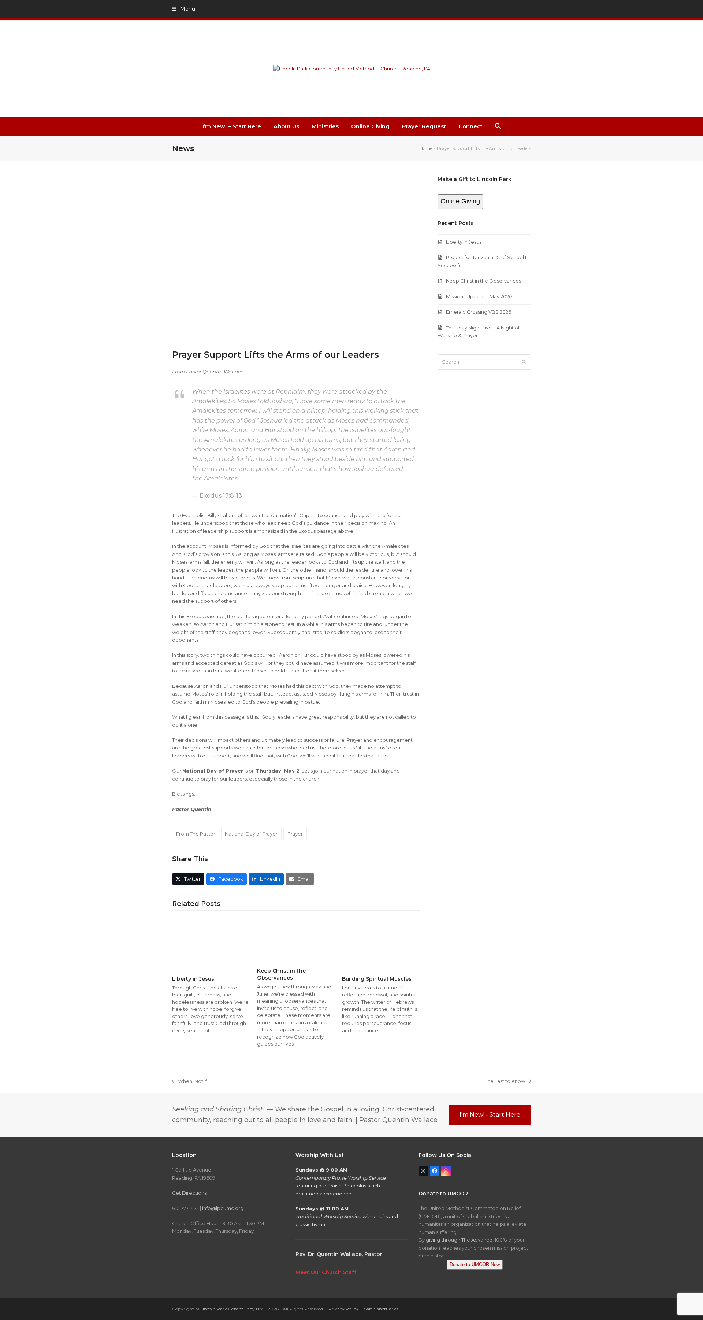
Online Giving (460, 201)
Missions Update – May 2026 (479, 296)
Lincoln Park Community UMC (233, 1309)
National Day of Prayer (251, 834)
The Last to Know (505, 1081)
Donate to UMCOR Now (475, 1264)
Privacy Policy (343, 1309)
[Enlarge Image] (296, 258)
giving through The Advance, (460, 1240)
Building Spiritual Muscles (377, 979)
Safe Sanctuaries (381, 1309)
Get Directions (189, 1193)
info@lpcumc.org (222, 1208)
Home (426, 148)
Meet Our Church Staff (325, 1272)
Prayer (295, 834)
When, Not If (189, 1081)
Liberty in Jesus (193, 979)
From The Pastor (195, 834)
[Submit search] (524, 362)
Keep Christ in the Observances (281, 974)
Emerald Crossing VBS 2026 (478, 312)
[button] (183, 8)
